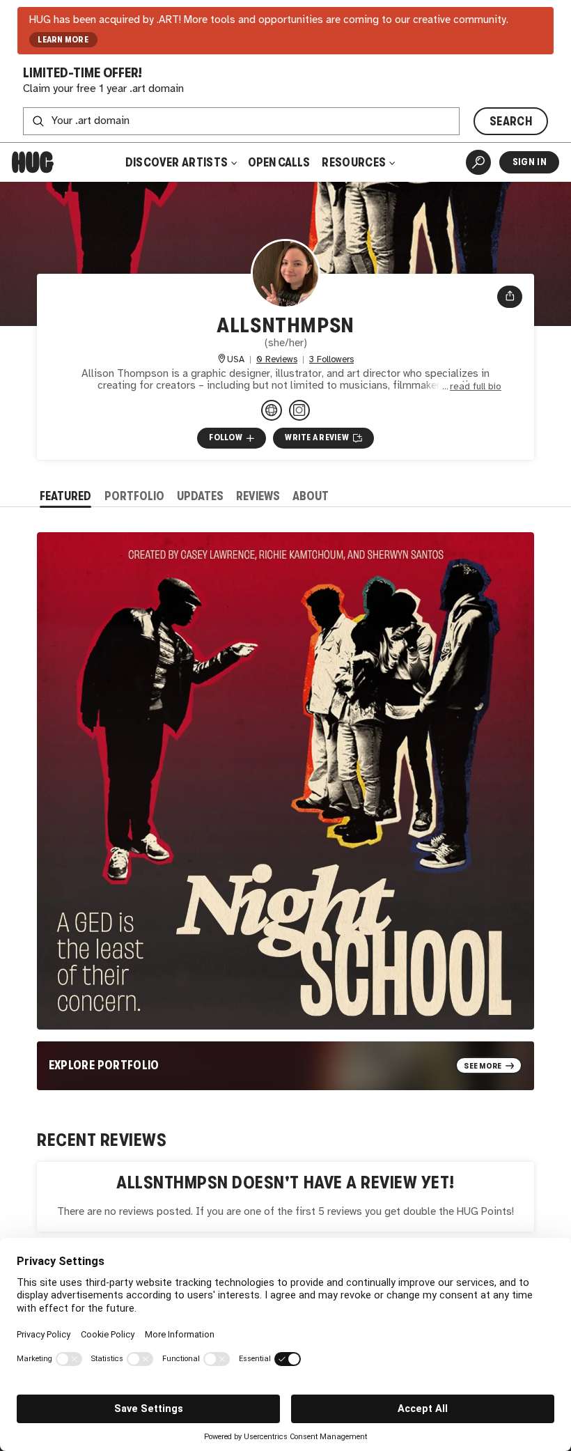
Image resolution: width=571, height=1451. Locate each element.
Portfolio (134, 496)
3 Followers (331, 359)
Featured (65, 496)
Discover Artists (176, 162)
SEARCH (511, 121)
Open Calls (279, 162)
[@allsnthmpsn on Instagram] (299, 410)
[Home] (33, 162)
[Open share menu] (510, 297)
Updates (200, 496)
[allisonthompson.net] (271, 410)
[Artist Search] (478, 162)
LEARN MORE (63, 40)
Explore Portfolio (104, 1065)
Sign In (530, 162)
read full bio (475, 386)
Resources (355, 162)
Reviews (258, 496)
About (310, 496)
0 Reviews (276, 359)
